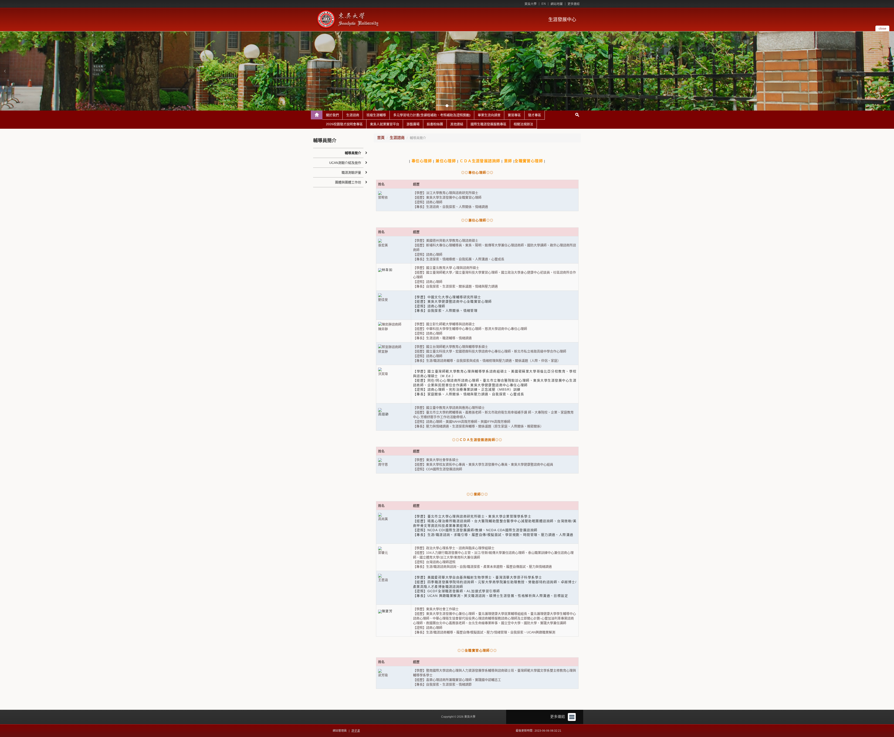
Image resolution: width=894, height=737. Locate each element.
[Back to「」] (316, 115)
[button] (4, 71)
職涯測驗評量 (351, 172)
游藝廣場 (413, 124)
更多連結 (574, 3)
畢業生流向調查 (489, 115)
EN (544, 3)
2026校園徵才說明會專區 (344, 124)
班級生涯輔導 (376, 115)
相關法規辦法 (523, 124)
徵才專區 (534, 115)
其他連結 (456, 124)
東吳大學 (531, 3)
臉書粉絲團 (435, 124)
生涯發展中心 (562, 19)
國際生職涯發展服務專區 (488, 124)
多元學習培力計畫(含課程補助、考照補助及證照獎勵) (432, 115)
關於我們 (332, 115)
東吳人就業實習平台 (384, 124)
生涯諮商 (352, 115)
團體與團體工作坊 (348, 182)
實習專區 (514, 115)
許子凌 (356, 730)
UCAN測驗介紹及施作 (345, 163)
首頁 (381, 138)
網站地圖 (557, 3)
